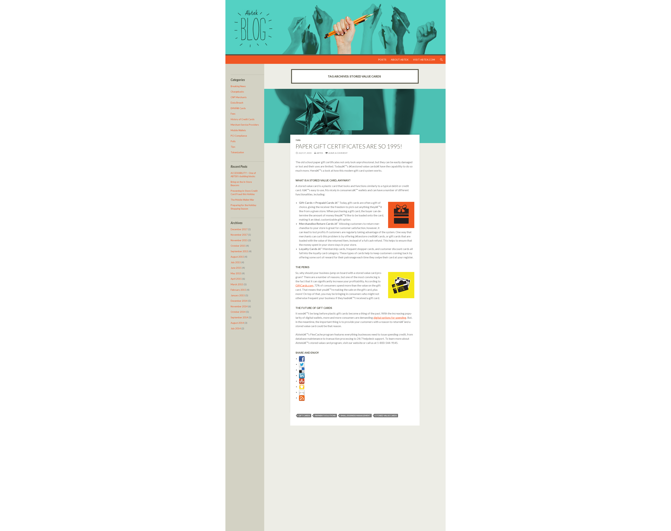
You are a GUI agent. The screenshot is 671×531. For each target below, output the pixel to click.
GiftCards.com (304, 285)
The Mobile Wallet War (242, 199)
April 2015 (236, 278)
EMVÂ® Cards (238, 108)
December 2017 (239, 229)
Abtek (319, 153)
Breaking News (238, 86)
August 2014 (237, 322)
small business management (355, 415)
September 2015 (239, 251)
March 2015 (237, 284)
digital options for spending (389, 317)
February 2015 (238, 289)
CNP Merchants (239, 97)
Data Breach (237, 102)
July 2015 (236, 262)
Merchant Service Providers (245, 124)
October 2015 (238, 245)
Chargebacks (237, 91)
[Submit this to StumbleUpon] (302, 381)
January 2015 (238, 295)
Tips (297, 140)
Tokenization (237, 152)
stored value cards (386, 415)
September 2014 (239, 317)
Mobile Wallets (238, 130)
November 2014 (239, 306)
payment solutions (325, 415)
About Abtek (400, 59)
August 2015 (237, 256)
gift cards (304, 415)
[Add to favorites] (302, 386)
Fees (233, 113)
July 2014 (236, 328)
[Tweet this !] (302, 364)
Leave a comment (338, 153)
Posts (382, 59)
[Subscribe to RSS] (302, 397)
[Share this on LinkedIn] (302, 375)
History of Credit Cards (242, 119)
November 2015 (239, 240)
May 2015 (236, 273)
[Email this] (302, 392)
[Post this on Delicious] (302, 369)
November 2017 (239, 234)
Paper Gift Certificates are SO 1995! (348, 146)
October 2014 (238, 311)
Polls (233, 141)
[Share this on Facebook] (302, 358)
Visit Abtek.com (424, 59)
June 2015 (236, 267)
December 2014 (239, 300)
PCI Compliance (239, 135)
